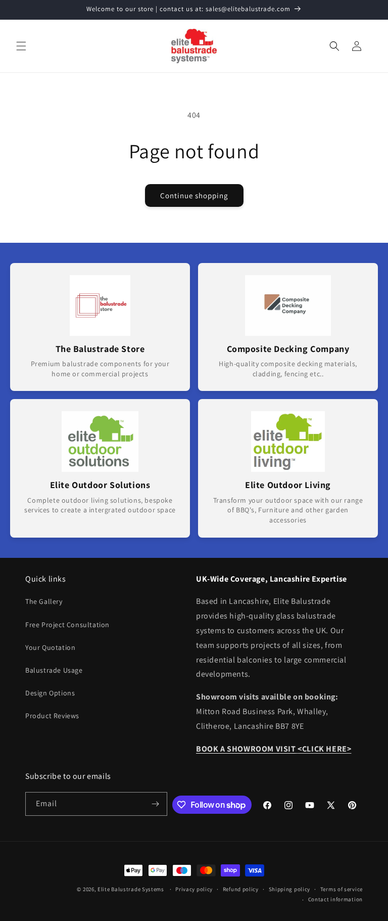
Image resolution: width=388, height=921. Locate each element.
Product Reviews (52, 715)
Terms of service (341, 889)
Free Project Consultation (67, 624)
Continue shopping (194, 195)
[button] (21, 46)
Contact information (335, 899)
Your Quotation (50, 647)
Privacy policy (194, 889)
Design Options (50, 692)
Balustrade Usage (54, 670)
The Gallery (44, 601)
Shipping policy (290, 889)
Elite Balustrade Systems (131, 889)
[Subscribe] (155, 804)
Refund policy (241, 889)
